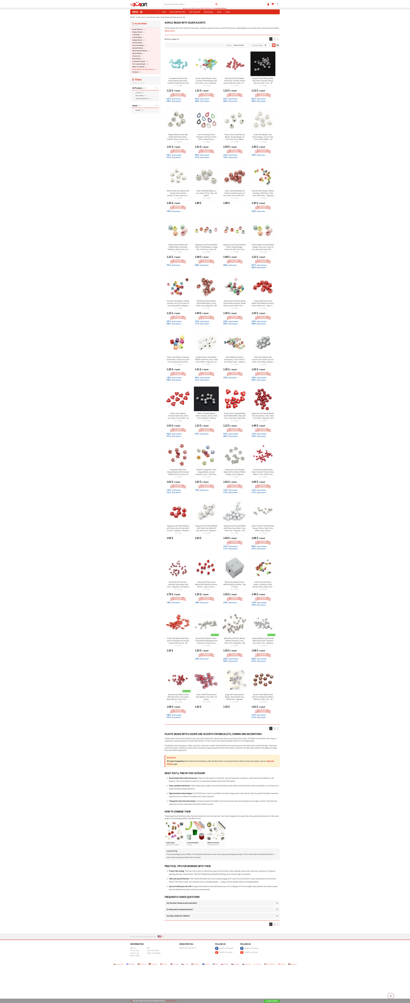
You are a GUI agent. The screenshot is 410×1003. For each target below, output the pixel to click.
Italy (216, 964)
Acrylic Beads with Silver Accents (144, 69)
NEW (164, 12)
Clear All (141, 83)
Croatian (176, 964)
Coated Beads (138, 37)
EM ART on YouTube (226, 952)
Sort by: (229, 45)
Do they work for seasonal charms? (222, 909)
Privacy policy (134, 950)
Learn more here (170, 1001)
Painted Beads (138, 53)
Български (119, 964)
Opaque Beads (138, 40)
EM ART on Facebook (226, 948)
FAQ (148, 948)
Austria (165, 964)
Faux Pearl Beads (139, 45)
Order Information (153, 950)
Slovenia (247, 964)
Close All (135, 26)
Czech (186, 964)
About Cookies (135, 956)
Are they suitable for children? (222, 915)
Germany (154, 964)
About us (133, 948)
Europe (207, 964)
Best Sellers (141, 95)
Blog (219, 12)
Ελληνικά (132, 964)
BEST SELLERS (194, 12)
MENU (135, 11)
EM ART (140, 110)
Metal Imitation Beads (141, 51)
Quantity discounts (143, 98)
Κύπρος (258, 964)
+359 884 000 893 (219, 8)
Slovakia (236, 964)
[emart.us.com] (138, 4)
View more (170, 30)
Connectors (137, 56)
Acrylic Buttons (139, 29)
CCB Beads (137, 35)
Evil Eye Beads (138, 43)
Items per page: (257, 45)
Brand (136, 105)
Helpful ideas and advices (187, 948)
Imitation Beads (138, 48)
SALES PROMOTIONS (177, 12)
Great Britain (271, 964)
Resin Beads (138, 59)
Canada (283, 964)
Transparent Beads (140, 61)
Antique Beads (138, 32)
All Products (138, 88)
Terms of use (134, 953)
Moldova (294, 964)
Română (143, 964)
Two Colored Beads (140, 64)
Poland (226, 964)
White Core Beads (139, 67)
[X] (131, 1001)
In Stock (140, 92)
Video (228, 12)
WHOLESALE (208, 12)
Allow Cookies (272, 1001)
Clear (156, 88)
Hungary (196, 964)
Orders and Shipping (153, 953)
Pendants (137, 72)
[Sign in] (268, 4)
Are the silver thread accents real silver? (222, 903)
